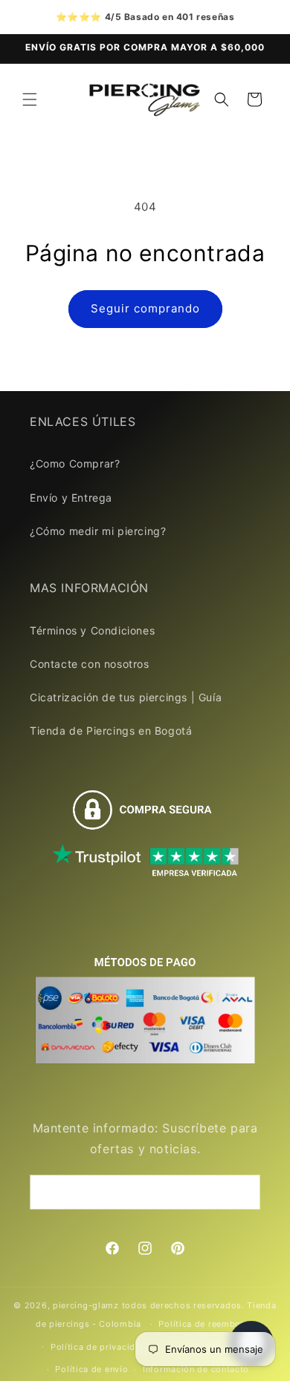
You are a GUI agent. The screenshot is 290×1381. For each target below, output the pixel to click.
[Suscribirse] (243, 1192)
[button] (29, 99)
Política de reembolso (206, 1324)
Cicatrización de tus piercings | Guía (126, 697)
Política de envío (91, 1369)
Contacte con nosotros (89, 663)
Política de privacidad (98, 1347)
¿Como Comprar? (75, 463)
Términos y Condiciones (92, 630)
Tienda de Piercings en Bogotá (111, 730)
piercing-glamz (86, 1305)
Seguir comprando (145, 308)
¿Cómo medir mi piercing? (98, 531)
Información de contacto (196, 1369)
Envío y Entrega (71, 497)
